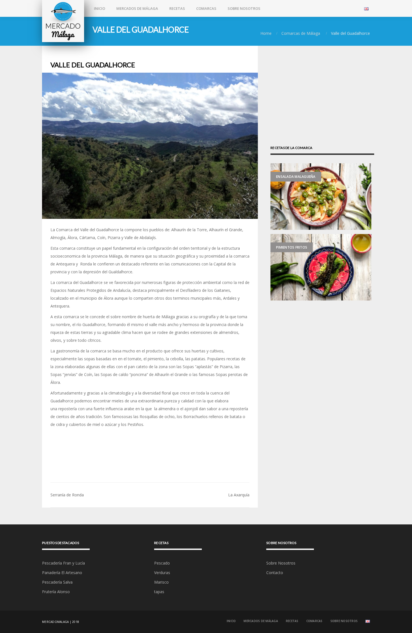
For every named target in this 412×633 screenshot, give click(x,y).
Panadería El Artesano (62, 572)
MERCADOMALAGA (55, 622)
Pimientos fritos (291, 247)
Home (266, 33)
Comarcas (206, 8)
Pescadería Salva (57, 582)
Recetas (177, 8)
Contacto (274, 572)
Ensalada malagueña (296, 176)
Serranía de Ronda (67, 494)
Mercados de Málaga (137, 8)
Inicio (99, 8)
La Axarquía (238, 494)
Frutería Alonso (56, 591)
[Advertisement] (322, 346)
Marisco (161, 582)
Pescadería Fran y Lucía (63, 563)
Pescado (162, 563)
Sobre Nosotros (244, 8)
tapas (159, 591)
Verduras (162, 572)
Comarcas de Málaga (300, 33)
